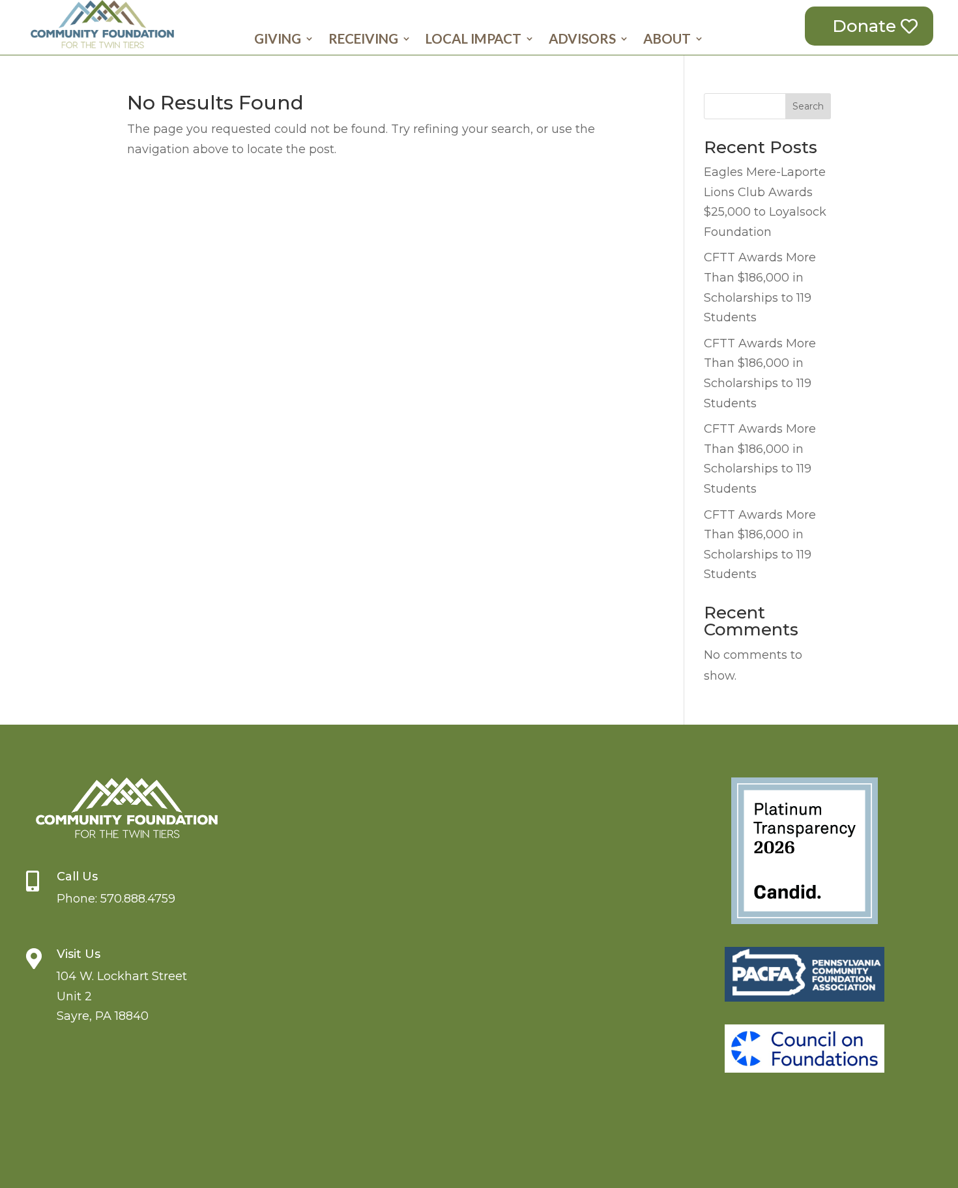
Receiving (363, 40)
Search (808, 106)
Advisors (582, 40)
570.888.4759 (137, 898)
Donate (864, 26)
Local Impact (473, 40)
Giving (277, 40)
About (667, 40)
